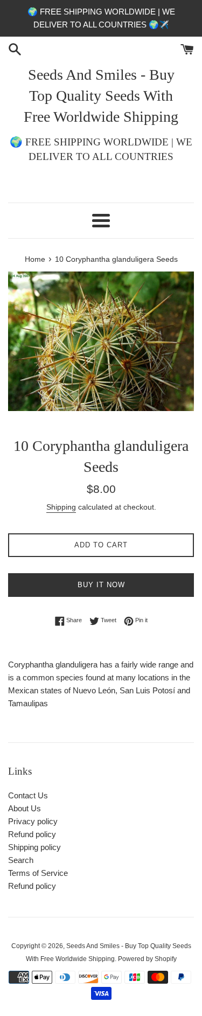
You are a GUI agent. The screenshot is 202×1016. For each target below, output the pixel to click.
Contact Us (28, 795)
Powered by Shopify (147, 959)
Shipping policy (34, 847)
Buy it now (101, 585)
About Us (24, 808)
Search (20, 860)
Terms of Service (38, 873)
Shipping (61, 507)
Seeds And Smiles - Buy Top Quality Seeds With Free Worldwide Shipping (101, 95)
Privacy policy (33, 821)
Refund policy (32, 834)
